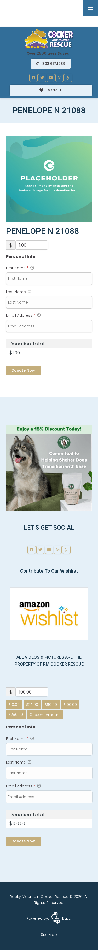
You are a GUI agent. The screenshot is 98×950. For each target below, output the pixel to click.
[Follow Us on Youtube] (51, 78)
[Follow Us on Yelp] (68, 78)
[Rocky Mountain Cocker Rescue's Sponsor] (49, 467)
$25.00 (32, 704)
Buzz (66, 918)
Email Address (20, 315)
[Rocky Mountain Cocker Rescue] (49, 38)
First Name (17, 268)
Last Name (16, 291)
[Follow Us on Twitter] (42, 78)
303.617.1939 (53, 63)
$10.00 (14, 704)
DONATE (53, 90)
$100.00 (70, 704)
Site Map (49, 934)
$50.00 (51, 704)
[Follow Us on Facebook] (33, 78)
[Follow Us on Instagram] (59, 78)
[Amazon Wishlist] (49, 613)
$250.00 (16, 714)
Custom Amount (45, 714)
